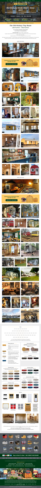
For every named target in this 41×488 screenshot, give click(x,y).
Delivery (30, 0)
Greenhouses (11, 451)
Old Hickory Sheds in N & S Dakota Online (29, 482)
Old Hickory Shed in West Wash (17, 481)
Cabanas (30, 445)
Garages (36, 439)
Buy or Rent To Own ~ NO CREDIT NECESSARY (26, 455)
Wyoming (17, 484)
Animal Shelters (11, 445)
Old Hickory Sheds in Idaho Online (25, 481)
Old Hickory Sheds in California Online (21, 480)
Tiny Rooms (17, 439)
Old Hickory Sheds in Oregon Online (31, 480)
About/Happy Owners (12, 0)
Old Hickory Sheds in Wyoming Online (10, 482)
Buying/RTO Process (20, 0)
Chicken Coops (5, 451)
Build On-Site (26, 0)
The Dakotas (20, 484)
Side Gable (23, 445)
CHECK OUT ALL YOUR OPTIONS (11, 64)
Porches (17, 445)
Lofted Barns (5, 439)
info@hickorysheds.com (20, 462)
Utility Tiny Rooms (25, 27)
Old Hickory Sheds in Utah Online (20, 482)
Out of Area (33, 0)
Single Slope (30, 439)
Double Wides (36, 445)
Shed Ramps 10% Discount (36, 451)
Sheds (16, 0)
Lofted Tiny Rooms (16, 27)
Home (7, 0)
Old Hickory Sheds (8, 480)
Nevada (24, 484)
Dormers (5, 445)
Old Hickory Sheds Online (14, 480)
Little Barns (23, 439)
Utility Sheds (11, 439)
